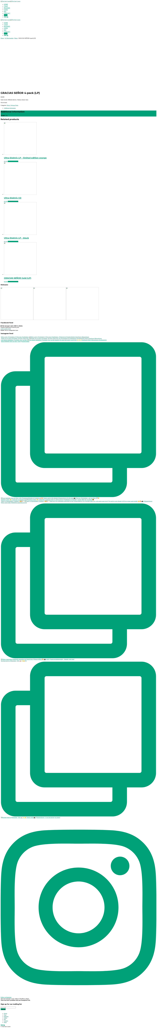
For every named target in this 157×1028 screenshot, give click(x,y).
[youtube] (7, 17)
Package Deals (14, 105)
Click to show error (6, 329)
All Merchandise (9, 38)
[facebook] (4, 17)
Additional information (10, 108)
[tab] (80, 108)
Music (16, 38)
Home (2, 38)
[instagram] (6, 17)
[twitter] (5, 17)
